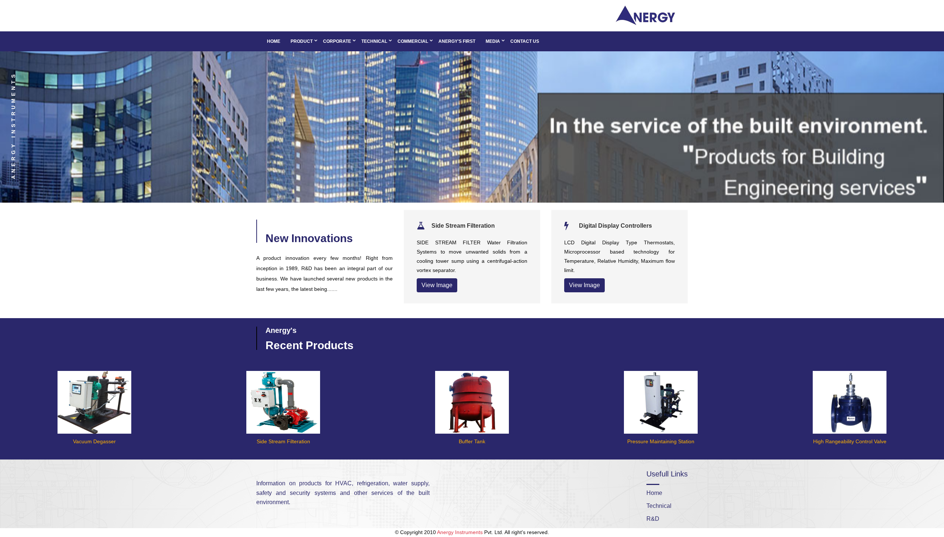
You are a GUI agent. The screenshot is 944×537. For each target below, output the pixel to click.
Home (273, 41)
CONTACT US (524, 41)
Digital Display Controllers (615, 226)
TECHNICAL (374, 41)
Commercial (413, 41)
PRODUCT (302, 41)
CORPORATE (337, 41)
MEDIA (493, 41)
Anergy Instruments (460, 532)
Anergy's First (456, 41)
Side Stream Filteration (463, 226)
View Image (436, 285)
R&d (652, 519)
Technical (658, 506)
